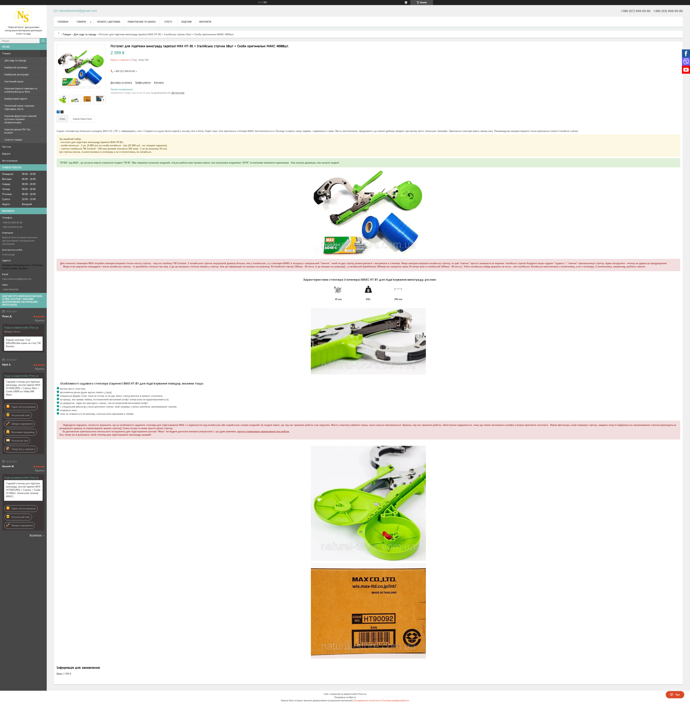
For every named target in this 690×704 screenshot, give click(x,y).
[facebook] (58, 112)
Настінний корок (14, 81)
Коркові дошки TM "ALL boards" (17, 131)
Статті (168, 21)
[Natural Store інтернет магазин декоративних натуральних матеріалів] (23, 17)
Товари (6, 53)
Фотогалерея (9, 160)
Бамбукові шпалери (15, 67)
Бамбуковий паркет (15, 98)
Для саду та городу (15, 60)
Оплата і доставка (108, 21)
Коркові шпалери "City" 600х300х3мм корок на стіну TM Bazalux (23, 343)
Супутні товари (13, 139)
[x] (62, 112)
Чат (677, 694)
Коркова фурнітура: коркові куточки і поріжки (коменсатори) (20, 119)
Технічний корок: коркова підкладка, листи (19, 107)
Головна (63, 21)
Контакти (205, 21)
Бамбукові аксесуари (16, 74)
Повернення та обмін (142, 21)
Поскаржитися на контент (367, 700)
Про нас (6, 146)
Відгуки (6, 153)
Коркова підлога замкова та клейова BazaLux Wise (20, 90)
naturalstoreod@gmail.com (17, 278)
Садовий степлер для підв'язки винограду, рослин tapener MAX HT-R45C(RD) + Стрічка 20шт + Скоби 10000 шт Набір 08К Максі (23, 388)
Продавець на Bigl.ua (345, 697)
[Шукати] (43, 40)
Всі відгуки (36, 535)
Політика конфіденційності (395, 700)
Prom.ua (362, 694)
